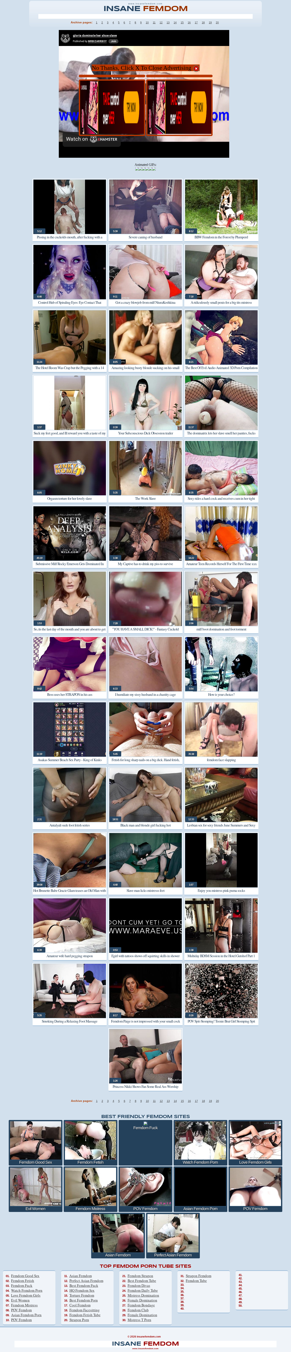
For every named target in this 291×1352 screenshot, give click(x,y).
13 (168, 22)
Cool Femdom (80, 1305)
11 (154, 22)
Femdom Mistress (24, 1305)
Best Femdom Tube (142, 1280)
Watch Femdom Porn (26, 1290)
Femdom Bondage (141, 1305)
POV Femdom (21, 1310)
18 (203, 22)
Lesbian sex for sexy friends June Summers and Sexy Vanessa (221, 828)
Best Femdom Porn (83, 1300)
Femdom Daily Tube (143, 1290)
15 (182, 22)
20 (217, 22)
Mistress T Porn (139, 1319)
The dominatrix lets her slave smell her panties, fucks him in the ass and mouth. (221, 436)
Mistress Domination (143, 1295)
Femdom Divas (139, 1285)
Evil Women (20, 1300)
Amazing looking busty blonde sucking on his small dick (145, 370)
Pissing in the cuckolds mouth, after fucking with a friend (69, 240)
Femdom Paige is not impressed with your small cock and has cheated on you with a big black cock (145, 1024)
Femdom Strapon (140, 1275)
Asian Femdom (80, 1275)
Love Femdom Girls (25, 1295)
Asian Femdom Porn (26, 1314)
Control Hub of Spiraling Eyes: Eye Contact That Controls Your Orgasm (69, 305)
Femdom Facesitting (84, 1310)
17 (196, 22)
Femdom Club (138, 1310)
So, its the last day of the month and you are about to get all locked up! (69, 632)
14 (175, 22)
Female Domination (142, 1300)
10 (147, 22)
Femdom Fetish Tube (85, 1314)
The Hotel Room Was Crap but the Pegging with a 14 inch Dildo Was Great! (69, 370)
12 (161, 22)
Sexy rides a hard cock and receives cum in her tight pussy (221, 501)
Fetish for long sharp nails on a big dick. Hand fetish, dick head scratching (145, 762)
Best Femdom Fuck (83, 1285)
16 (189, 22)
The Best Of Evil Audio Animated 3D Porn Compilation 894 (221, 370)
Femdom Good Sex (25, 1275)
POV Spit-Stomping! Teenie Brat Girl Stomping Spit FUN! (221, 1024)
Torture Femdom (81, 1295)
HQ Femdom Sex (82, 1290)
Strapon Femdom (198, 1275)
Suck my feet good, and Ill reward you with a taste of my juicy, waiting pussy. (70, 436)
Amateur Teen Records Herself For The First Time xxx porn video (221, 566)
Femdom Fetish (22, 1280)
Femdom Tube (196, 1280)
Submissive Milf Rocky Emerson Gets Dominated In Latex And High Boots (70, 566)
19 (210, 22)
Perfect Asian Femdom (86, 1280)
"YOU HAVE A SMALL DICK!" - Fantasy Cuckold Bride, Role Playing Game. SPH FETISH (145, 632)
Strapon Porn (79, 1319)
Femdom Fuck (21, 1285)
